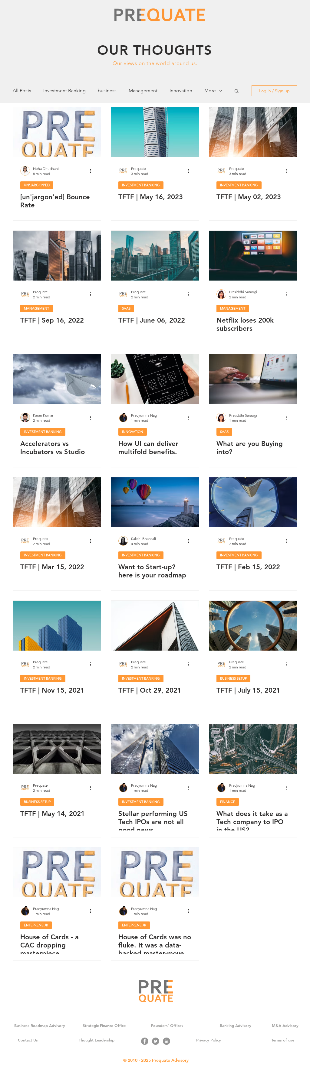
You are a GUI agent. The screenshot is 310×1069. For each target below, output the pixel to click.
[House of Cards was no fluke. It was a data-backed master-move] (155, 872)
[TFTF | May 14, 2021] (57, 749)
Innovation (181, 90)
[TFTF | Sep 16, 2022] (57, 256)
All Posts (22, 90)
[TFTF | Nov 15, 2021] (57, 626)
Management (143, 90)
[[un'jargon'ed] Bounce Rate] (57, 132)
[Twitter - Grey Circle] (155, 1041)
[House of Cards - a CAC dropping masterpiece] (57, 872)
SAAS (126, 308)
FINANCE (227, 802)
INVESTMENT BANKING (141, 185)
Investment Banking (64, 90)
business (107, 90)
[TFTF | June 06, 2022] (155, 256)
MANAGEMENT (36, 308)
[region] (155, 54)
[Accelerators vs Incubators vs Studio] (57, 379)
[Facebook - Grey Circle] (144, 1041)
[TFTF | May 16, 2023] (155, 132)
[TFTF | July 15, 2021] (253, 626)
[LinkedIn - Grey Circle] (166, 1041)
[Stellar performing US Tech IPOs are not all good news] (155, 749)
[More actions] (92, 170)
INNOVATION (132, 432)
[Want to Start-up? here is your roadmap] (155, 502)
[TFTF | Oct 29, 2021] (155, 626)
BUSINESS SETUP (233, 678)
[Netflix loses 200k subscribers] (253, 256)
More (210, 90)
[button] (236, 91)
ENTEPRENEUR (36, 925)
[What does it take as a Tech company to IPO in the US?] (253, 749)
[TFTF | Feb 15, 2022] (253, 502)
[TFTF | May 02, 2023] (253, 132)
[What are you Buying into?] (253, 379)
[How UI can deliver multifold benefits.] (155, 379)
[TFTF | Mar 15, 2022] (57, 502)
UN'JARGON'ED (37, 185)
